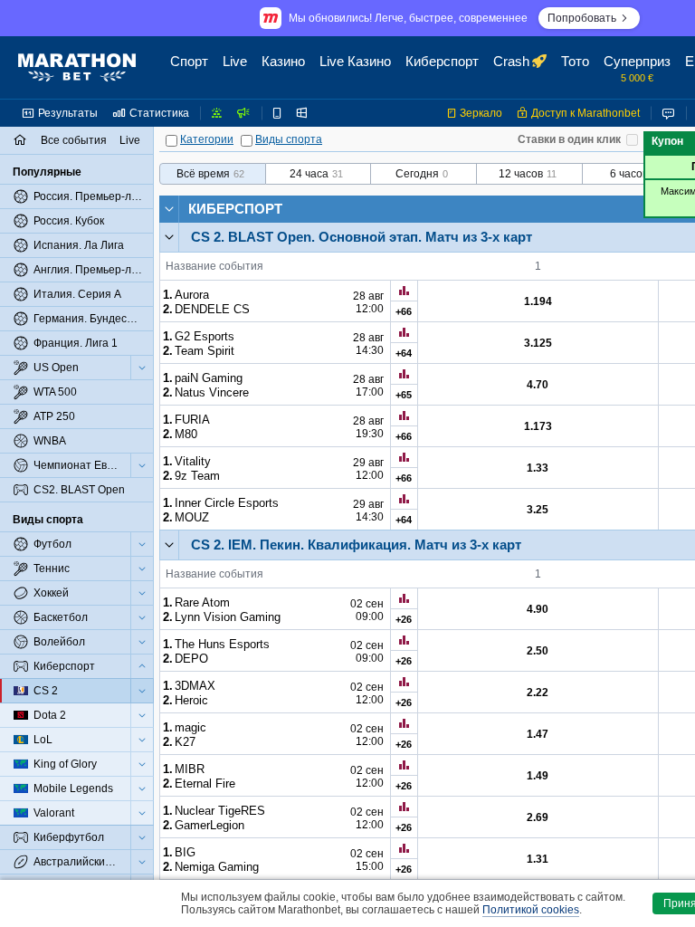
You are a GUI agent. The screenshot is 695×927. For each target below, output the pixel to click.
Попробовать (581, 18)
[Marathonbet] (77, 68)
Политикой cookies (530, 909)
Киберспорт (235, 208)
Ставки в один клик (569, 139)
